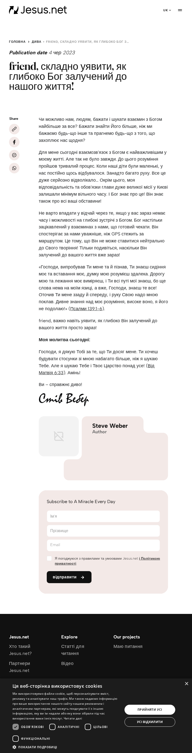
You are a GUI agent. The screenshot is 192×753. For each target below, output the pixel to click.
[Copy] (14, 129)
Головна (17, 42)
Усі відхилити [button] (150, 722)
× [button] (186, 684)
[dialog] (96, 715)
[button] (66, 746)
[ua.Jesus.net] (38, 10)
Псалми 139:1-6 (86, 308)
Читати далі (73, 718)
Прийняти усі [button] (150, 709)
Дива (37, 42)
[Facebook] (14, 142)
